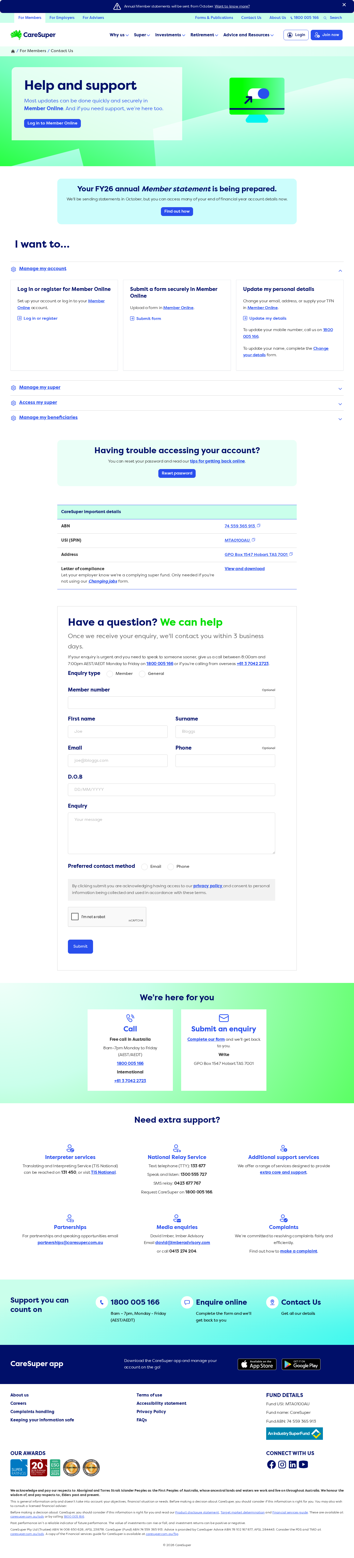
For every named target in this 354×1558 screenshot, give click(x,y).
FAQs (142, 1420)
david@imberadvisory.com (182, 1243)
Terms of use (149, 1395)
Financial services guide (290, 1512)
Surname (186, 719)
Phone (225, 748)
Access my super (38, 403)
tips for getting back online (217, 461)
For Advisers (93, 18)
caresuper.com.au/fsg (162, 1534)
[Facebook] (271, 1464)
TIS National (103, 1173)
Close (344, 5)
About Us (278, 18)
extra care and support (283, 1173)
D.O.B (75, 777)
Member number (171, 690)
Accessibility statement (161, 1404)
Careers (18, 1404)
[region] (177, 547)
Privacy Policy (151, 1412)
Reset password (177, 473)
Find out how (176, 211)
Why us (117, 35)
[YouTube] (303, 1464)
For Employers (61, 18)
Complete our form (206, 1040)
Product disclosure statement (197, 1512)
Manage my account (42, 269)
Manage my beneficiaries (48, 418)
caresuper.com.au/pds (27, 1516)
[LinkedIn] (292, 1464)
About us (19, 1395)
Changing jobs (102, 581)
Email (75, 748)
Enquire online (221, 1303)
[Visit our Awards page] (56, 1467)
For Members (29, 18)
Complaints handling (32, 1412)
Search (336, 18)
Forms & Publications (214, 18)
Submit (80, 947)
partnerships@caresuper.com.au (70, 1243)
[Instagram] (282, 1464)
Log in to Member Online (52, 123)
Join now (330, 35)
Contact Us (251, 18)
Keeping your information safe (42, 1420)
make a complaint (298, 1251)
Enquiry (77, 806)
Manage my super (39, 388)
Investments (168, 35)
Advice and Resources (246, 35)
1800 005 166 (306, 18)
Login (300, 35)
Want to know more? (232, 6)
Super (140, 35)
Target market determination (243, 1512)
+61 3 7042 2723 (253, 664)
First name (81, 719)
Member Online (178, 308)
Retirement (202, 35)
